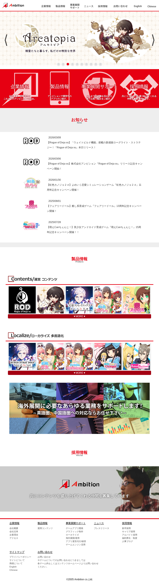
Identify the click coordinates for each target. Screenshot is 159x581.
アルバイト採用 (129, 535)
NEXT (153, 40)
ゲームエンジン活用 (75, 544)
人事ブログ (127, 541)
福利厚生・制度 (129, 538)
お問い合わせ (44, 557)
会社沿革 (13, 531)
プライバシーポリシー (20, 557)
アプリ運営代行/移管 (76, 541)
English (13, 566)
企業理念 (13, 535)
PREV (6, 40)
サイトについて (17, 560)
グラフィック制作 (74, 531)
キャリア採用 (128, 531)
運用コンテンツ (45, 528)
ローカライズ (72, 535)
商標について (16, 563)
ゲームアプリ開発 (74, 528)
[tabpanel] (79, 40)
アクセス (13, 538)
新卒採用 (126, 528)
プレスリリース (101, 528)
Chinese (13, 570)
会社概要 (13, 528)
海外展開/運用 (73, 538)
